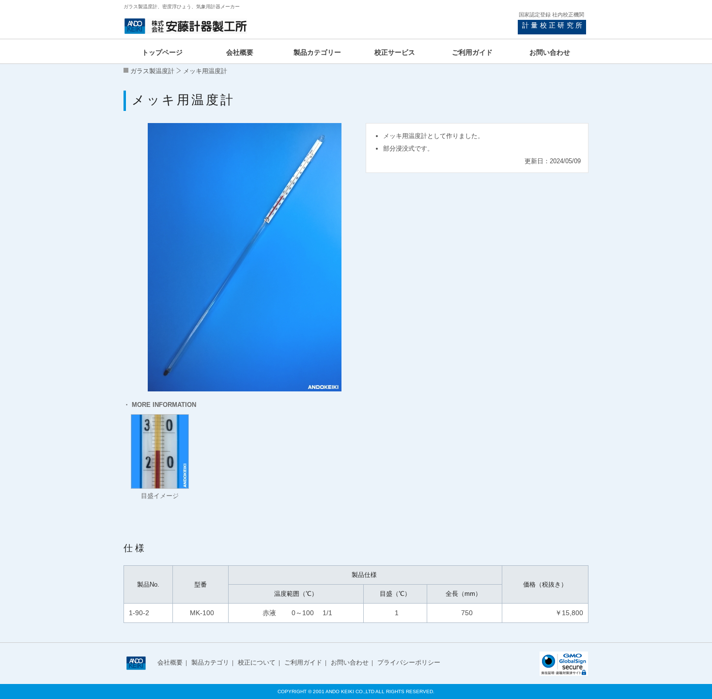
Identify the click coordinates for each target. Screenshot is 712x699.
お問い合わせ (350, 662)
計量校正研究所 (553, 25)
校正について (257, 662)
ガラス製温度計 (152, 71)
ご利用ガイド (303, 662)
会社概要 (170, 662)
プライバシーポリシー (408, 662)
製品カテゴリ (210, 662)
